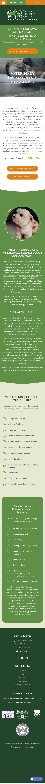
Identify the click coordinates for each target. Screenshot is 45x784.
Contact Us (22, 671)
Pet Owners (22, 681)
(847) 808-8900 (9, 275)
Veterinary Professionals (22, 685)
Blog (22, 674)
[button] (3, 2)
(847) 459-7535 (24, 647)
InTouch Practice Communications (29, 743)
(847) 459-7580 (34, 158)
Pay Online (22, 678)
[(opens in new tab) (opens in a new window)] (8, 714)
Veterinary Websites (11, 743)
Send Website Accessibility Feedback (23, 747)
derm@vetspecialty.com (28, 275)
